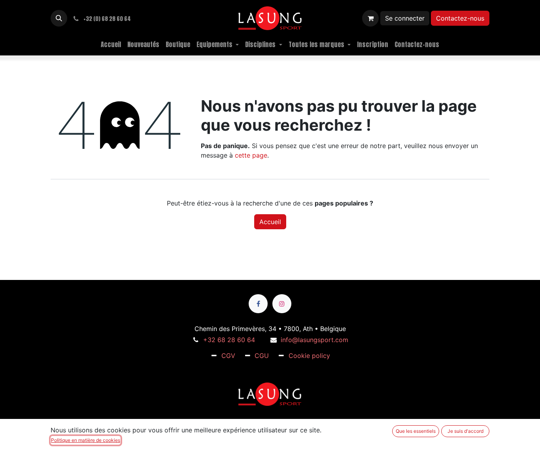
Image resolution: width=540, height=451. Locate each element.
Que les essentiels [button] (416, 431)
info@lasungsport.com (314, 340)
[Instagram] (281, 303)
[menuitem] (111, 44)
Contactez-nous (460, 18)
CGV (228, 356)
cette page (251, 155)
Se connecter (405, 18)
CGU (262, 356)
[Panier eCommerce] (370, 18)
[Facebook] (258, 303)
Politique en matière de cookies (85, 440)
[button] (59, 18)
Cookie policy (309, 356)
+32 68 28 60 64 (229, 340)
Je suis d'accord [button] (465, 431)
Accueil (270, 222)
